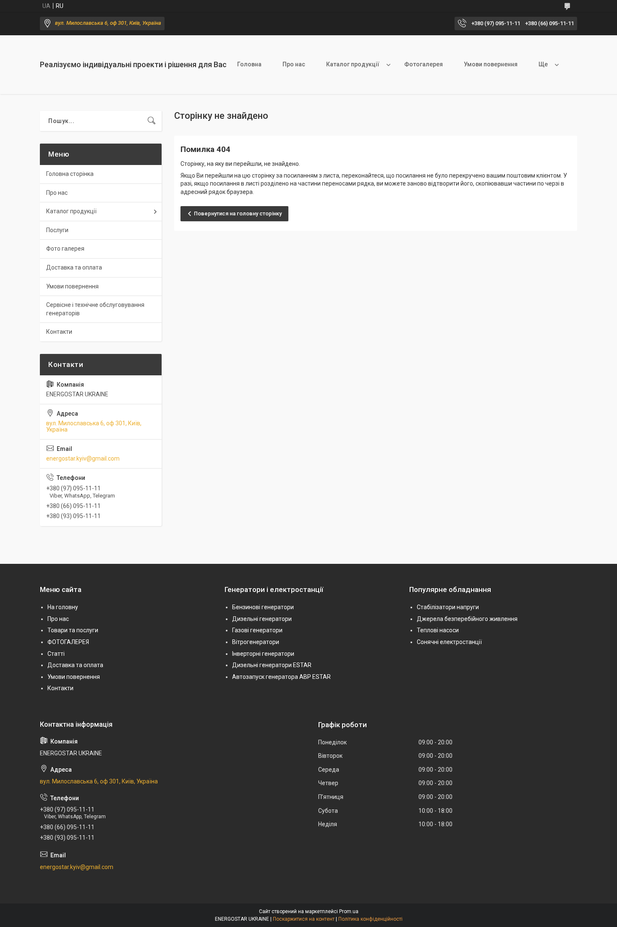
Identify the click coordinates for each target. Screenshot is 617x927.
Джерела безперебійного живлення (467, 618)
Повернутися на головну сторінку (238, 213)
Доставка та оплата (74, 267)
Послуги (57, 230)
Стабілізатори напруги (448, 607)
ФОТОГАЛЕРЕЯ (68, 642)
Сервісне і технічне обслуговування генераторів (95, 309)
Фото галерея (65, 248)
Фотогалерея (423, 64)
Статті (56, 653)
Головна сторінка (70, 173)
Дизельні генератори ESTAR (271, 665)
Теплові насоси (438, 630)
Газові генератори (257, 630)
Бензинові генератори (263, 607)
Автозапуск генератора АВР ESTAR (281, 676)
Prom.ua (348, 911)
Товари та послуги (72, 630)
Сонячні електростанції (449, 642)
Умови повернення (491, 64)
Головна (249, 64)
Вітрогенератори (255, 642)
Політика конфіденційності (370, 919)
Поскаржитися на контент (304, 919)
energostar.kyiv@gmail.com (83, 458)
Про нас (293, 64)
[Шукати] (151, 121)
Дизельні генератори (262, 618)
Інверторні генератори (263, 653)
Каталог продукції (352, 64)
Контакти (59, 331)
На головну (62, 607)
